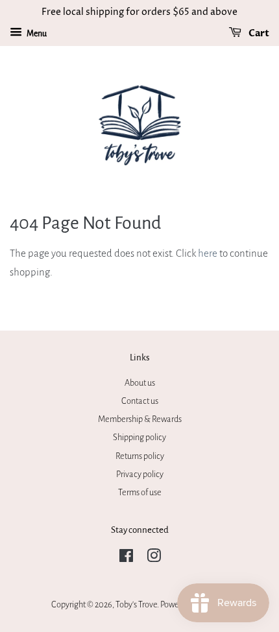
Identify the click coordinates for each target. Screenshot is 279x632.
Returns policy (139, 456)
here (207, 253)
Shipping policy (139, 437)
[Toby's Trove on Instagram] (154, 558)
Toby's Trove (136, 604)
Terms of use (140, 492)
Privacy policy (140, 474)
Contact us (139, 401)
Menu (36, 33)
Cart (258, 33)
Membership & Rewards (140, 419)
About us (140, 383)
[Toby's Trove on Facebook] (126, 558)
